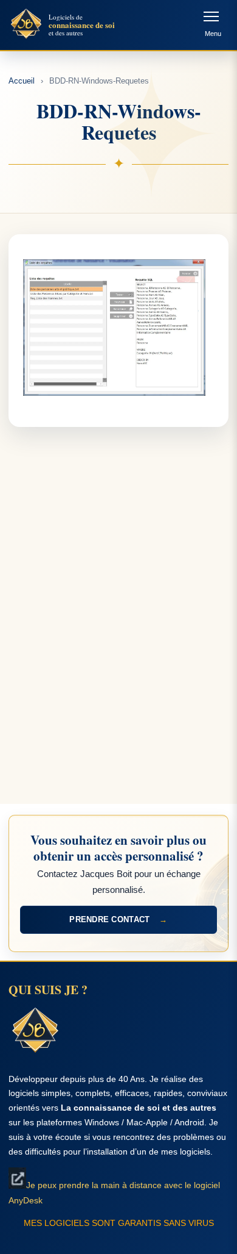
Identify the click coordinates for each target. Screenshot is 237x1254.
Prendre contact (118, 919)
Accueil (22, 80)
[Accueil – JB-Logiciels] (26, 25)
